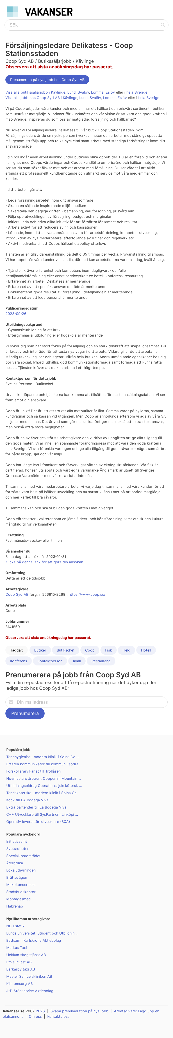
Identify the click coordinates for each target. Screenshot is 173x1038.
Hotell (146, 650)
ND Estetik (15, 926)
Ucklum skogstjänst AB (26, 955)
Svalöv (83, 92)
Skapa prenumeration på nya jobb (79, 1011)
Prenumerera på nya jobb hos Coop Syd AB (47, 79)
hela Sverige (136, 92)
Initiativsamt (16, 841)
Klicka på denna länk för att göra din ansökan (44, 562)
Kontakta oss (58, 1016)
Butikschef (66, 650)
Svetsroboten (17, 848)
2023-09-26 (15, 313)
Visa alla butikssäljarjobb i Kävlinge (35, 92)
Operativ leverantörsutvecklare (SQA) (38, 821)
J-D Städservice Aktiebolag (29, 991)
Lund (71, 92)
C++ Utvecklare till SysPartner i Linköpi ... (42, 814)
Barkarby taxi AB (20, 969)
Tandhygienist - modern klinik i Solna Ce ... (42, 757)
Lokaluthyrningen (21, 870)
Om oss (35, 1016)
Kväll (77, 661)
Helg (126, 650)
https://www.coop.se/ (87, 594)
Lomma (97, 92)
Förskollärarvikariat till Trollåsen (33, 771)
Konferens (18, 661)
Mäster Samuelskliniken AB (29, 976)
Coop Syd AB (16, 594)
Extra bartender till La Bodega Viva (36, 807)
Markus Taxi (16, 947)
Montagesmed (18, 899)
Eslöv (110, 92)
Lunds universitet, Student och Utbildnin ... (42, 933)
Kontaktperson (50, 661)
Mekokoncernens (20, 884)
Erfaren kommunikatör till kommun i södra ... (44, 764)
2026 (40, 1011)
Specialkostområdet (23, 856)
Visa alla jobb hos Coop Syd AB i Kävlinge (41, 97)
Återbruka (14, 863)
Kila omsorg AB (19, 983)
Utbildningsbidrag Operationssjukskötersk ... (44, 785)
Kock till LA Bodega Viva (27, 800)
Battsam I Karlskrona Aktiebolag (33, 940)
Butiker (40, 650)
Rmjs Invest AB (19, 962)
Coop (90, 650)
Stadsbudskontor (21, 892)
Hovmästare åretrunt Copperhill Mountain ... (43, 778)
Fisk (108, 650)
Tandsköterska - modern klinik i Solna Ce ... (43, 793)
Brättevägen (16, 877)
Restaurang (101, 661)
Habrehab (14, 906)
